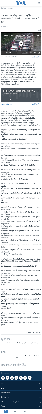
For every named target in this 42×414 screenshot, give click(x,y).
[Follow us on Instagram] (12, 378)
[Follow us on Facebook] (3, 378)
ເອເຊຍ (3, 12)
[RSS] (21, 378)
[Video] (15, 411)
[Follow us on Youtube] (7, 378)
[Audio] (25, 411)
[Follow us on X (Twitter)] (16, 378)
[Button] (38, 30)
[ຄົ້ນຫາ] (35, 411)
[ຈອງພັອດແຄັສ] (29, 378)
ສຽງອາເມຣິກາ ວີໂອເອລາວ (12, 93)
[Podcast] (25, 378)
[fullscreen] (39, 53)
